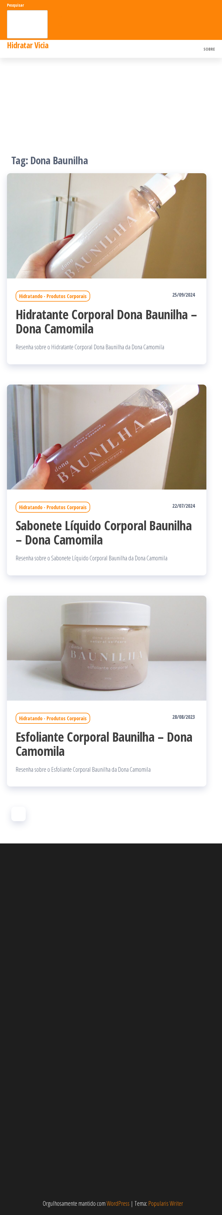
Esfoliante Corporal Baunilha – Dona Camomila (104, 744)
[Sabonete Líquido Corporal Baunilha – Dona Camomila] (106, 436)
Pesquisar (15, 5)
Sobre (209, 49)
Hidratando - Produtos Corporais (53, 296)
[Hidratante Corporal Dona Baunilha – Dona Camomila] (106, 225)
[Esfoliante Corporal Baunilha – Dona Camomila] (106, 647)
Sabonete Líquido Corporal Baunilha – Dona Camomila (104, 532)
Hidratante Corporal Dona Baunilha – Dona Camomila (106, 321)
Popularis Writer (165, 1203)
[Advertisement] (111, 101)
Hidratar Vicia (27, 45)
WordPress (118, 1203)
